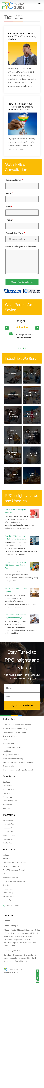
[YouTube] (37, 978)
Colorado (29, 930)
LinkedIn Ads (8, 839)
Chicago (20, 930)
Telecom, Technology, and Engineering (18, 762)
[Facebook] (37, 971)
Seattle (7, 945)
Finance (6, 740)
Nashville (7, 936)
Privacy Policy (8, 889)
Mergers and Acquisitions (13, 755)
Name (9, 193)
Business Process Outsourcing (15, 728)
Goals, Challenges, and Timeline (21, 246)
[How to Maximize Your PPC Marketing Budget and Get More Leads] (22, 124)
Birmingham (17, 955)
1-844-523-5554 (12, 905)
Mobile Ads (7, 797)
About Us (6, 859)
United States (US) (11, 926)
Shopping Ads (8, 789)
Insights (6, 855)
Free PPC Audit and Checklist (14, 870)
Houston (15, 933)
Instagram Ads (9, 835)
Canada (7, 921)
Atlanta (6, 930)
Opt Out (6, 885)
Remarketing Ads (10, 801)
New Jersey (17, 936)
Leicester (13, 958)
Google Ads (8, 832)
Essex (6, 958)
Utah (13, 945)
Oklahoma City (10, 939)
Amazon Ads (8, 820)
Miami (34, 933)
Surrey (17, 961)
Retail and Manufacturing (13, 758)
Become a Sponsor (10, 877)
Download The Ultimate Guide (15, 862)
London (31, 958)
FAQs (5, 874)
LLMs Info (7, 900)
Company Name (14, 180)
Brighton (27, 955)
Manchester (8, 961)
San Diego (19, 942)
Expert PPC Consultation (12, 866)
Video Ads (7, 808)
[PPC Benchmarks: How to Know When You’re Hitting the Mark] (22, 53)
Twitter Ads (7, 843)
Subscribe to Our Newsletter (14, 881)
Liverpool (23, 958)
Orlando (20, 939)
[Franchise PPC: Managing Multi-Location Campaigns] (34, 540)
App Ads (6, 793)
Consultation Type (15, 233)
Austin (13, 930)
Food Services (8, 743)
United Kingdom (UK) (12, 950)
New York (27, 936)
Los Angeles (26, 933)
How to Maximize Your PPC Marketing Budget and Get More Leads (20, 106)
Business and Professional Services (17, 725)
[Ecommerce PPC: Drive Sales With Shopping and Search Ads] (34, 566)
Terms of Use (8, 896)
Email (9, 206)
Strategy (6, 782)
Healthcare (7, 751)
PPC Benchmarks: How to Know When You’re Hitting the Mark (22, 36)
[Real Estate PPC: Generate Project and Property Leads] (34, 619)
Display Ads (7, 786)
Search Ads (7, 804)
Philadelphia (30, 939)
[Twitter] (37, 974)
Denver (8, 933)
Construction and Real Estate (14, 732)
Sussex (24, 961)
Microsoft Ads (8, 824)
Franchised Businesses (12, 747)
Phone (9, 219)
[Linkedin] (37, 981)
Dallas (37, 930)
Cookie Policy (8, 892)
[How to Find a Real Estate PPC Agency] (34, 593)
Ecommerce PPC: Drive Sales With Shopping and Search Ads (16, 565)
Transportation (9, 766)
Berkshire (7, 955)
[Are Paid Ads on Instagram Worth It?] (34, 514)
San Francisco (30, 942)
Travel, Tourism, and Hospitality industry (18, 770)
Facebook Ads (8, 828)
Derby (34, 955)
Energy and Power (10, 736)
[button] (37, 328)
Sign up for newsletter (22, 705)
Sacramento (9, 942)
